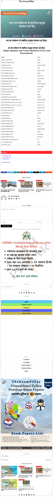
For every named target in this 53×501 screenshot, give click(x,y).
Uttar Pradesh (26, 313)
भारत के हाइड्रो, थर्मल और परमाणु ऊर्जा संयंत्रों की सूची (8, 190)
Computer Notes (7, 155)
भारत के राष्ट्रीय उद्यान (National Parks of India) (26, 489)
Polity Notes (6, 159)
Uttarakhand (26, 310)
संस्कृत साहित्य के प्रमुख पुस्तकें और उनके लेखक (9, 489)
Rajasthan (26, 307)
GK (24, 43)
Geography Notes (7, 157)
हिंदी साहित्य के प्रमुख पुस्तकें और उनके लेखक (8, 476)
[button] (50, 286)
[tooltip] (4, 172)
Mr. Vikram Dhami (32, 43)
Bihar (26, 302)
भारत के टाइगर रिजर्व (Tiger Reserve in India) (44, 190)
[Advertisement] (26, 5)
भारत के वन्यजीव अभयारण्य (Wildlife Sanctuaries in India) (26, 190)
